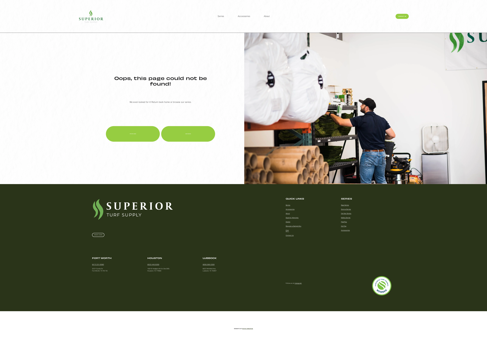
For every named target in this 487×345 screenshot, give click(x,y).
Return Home (133, 133)
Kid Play (343, 226)
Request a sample (98, 234)
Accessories (244, 16)
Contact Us (402, 16)
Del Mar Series (346, 213)
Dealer (288, 222)
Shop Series (188, 133)
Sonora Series (346, 209)
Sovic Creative (247, 328)
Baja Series (345, 205)
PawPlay (344, 222)
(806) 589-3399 (208, 264)
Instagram (298, 283)
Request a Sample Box (293, 226)
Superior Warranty (292, 218)
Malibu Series (345, 218)
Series (221, 16)
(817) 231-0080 (98, 264)
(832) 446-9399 (153, 264)
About (267, 16)
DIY (287, 230)
